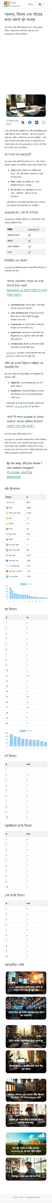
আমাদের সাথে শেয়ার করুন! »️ (21, 426)
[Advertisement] (26, 65)
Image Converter (14, 4)
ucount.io (33, 229)
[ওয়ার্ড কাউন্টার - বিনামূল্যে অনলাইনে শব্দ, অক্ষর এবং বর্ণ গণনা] (6, 3)
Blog (30, 4)
